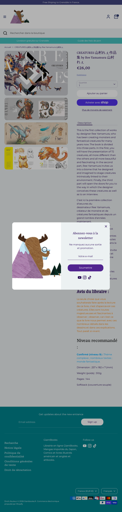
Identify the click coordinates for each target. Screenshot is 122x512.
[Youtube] (79, 277)
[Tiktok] (90, 277)
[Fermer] (106, 226)
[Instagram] (84, 277)
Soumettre (85, 267)
